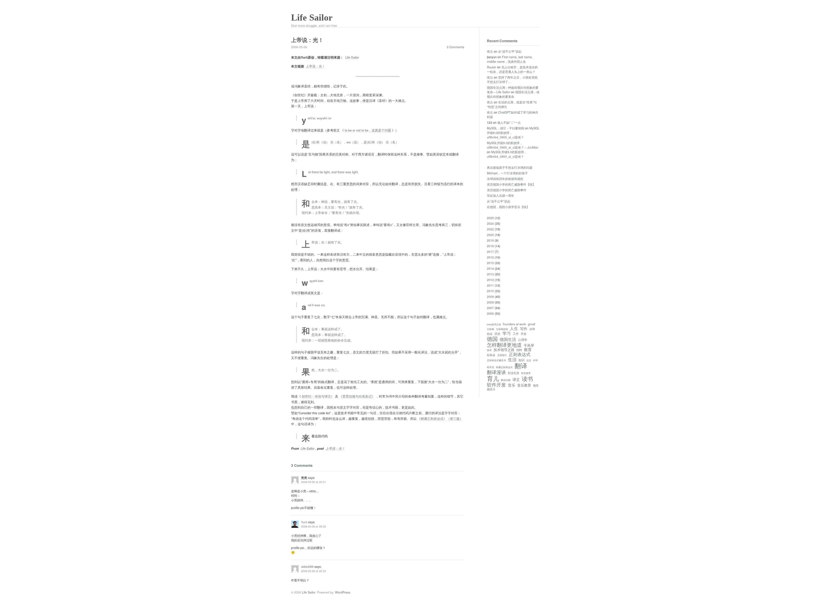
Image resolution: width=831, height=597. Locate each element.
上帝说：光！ (315, 66)
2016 (490, 257)
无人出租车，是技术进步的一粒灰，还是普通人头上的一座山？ (512, 69)
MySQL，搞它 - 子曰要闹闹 (505, 128)
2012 (490, 280)
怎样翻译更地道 (504, 344)
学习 (506, 333)
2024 (490, 223)
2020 (490, 235)
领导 (536, 385)
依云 (490, 51)
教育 (528, 349)
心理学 (522, 339)
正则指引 (502, 355)
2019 (490, 240)
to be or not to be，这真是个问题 (368, 130)
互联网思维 (502, 329)
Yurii (304, 522)
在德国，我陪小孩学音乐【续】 (508, 207)
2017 (490, 251)
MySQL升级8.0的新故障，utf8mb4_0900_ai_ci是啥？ (507, 154)
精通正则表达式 (504, 367)
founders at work (514, 324)
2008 (490, 302)
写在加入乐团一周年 (500, 195)
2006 (490, 313)
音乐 (511, 385)
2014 (490, 268)
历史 (497, 333)
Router (491, 67)
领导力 (491, 389)
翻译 (521, 365)
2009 (490, 296)
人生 (514, 328)
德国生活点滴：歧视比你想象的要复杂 (513, 94)
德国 (492, 338)
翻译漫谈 (496, 372)
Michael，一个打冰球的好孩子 (507, 173)
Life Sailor (312, 17)
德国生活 (508, 339)
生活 (512, 359)
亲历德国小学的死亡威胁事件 (506, 190)
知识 (522, 360)
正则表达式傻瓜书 (496, 360)
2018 (490, 246)
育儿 (493, 378)
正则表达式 (519, 354)
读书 (527, 378)
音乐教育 (524, 385)
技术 (489, 350)
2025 (490, 218)
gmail (531, 324)
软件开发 (496, 384)
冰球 (532, 329)
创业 (490, 333)
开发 (523, 333)
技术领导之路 (504, 349)
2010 (490, 291)
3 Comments (455, 47)
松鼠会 (491, 355)
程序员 (490, 367)
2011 (490, 285)
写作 (523, 329)
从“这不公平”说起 (510, 51)
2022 (490, 229)
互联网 (490, 329)
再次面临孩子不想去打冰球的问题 (509, 167)
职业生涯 (513, 373)
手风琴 (529, 345)
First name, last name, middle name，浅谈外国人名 (510, 59)
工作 (516, 333)
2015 (490, 263)
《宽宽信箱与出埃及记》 (357, 396)
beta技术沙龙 (494, 324)
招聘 (519, 350)
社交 (529, 360)
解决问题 (506, 380)
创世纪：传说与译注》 (318, 396)
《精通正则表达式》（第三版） (440, 418)
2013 (490, 274)
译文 (516, 379)
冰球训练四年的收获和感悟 (505, 179)
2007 (490, 308)
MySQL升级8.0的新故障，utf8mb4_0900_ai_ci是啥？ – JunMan (512, 145)
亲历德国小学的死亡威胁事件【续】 (511, 184)
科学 (535, 360)
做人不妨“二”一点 (509, 122)
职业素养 (526, 373)
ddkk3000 (307, 567)
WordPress (342, 592)
